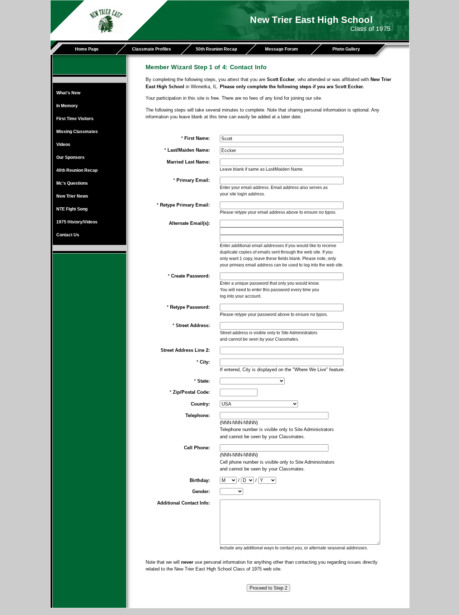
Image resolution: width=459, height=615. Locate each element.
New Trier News (72, 196)
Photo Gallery (346, 49)
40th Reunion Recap (77, 170)
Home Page (87, 49)
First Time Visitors (75, 118)
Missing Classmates (77, 131)
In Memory (67, 105)
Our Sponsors (70, 157)
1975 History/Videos (77, 221)
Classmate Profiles (151, 49)
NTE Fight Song (71, 209)
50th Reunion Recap (216, 49)
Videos (63, 144)
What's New (68, 92)
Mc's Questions (72, 183)
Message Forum (281, 49)
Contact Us (67, 234)
